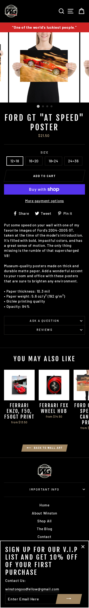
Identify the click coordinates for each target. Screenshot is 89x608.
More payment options (44, 201)
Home (44, 505)
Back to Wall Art (48, 447)
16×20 (34, 161)
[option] (44, 27)
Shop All (44, 521)
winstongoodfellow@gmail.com (32, 589)
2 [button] (43, 106)
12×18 (14, 161)
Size (45, 152)
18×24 (53, 161)
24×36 (73, 161)
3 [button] (47, 106)
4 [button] (52, 106)
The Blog (44, 529)
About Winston (44, 513)
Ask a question (44, 320)
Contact (44, 536)
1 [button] (38, 106)
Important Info (44, 489)
